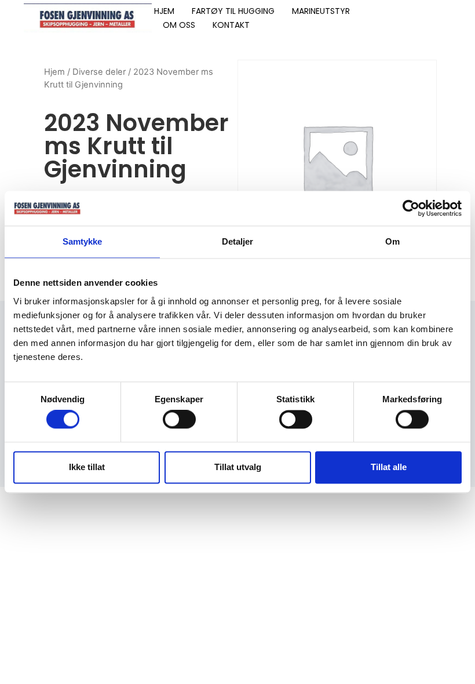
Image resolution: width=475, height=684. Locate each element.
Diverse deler (99, 72)
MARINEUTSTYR (321, 11)
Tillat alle (389, 467)
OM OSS (179, 25)
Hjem (54, 72)
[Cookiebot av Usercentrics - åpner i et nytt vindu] (411, 208)
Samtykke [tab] (83, 241)
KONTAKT (231, 25)
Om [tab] (392, 241)
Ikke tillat (87, 467)
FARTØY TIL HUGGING (233, 11)
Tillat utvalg (237, 467)
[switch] (179, 419)
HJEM (164, 11)
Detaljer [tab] (238, 241)
